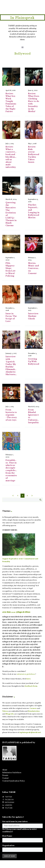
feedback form (31, 686)
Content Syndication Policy (13, 781)
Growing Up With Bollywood (33, 361)
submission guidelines (26, 674)
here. (28, 679)
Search (40, 500)
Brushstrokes (34, 711)
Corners (33, 708)
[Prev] (13, 496)
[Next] (32, 496)
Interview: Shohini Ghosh (33, 316)
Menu (22, 47)
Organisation (8, 845)
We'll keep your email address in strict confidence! (19, 830)
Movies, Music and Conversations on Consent (35, 268)
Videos (5, 711)
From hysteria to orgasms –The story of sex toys (11, 415)
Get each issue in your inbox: (15, 821)
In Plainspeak (22, 18)
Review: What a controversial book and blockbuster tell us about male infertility (13, 157)
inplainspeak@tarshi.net (30, 732)
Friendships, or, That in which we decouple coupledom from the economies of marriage (12, 470)
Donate (5, 775)
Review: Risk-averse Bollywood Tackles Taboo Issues (33, 154)
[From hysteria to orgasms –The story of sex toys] (11, 393)
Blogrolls (10, 714)
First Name (7, 836)
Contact (5, 778)
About (4, 770)
